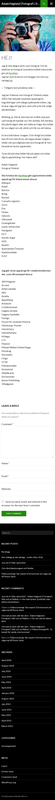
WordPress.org (9, 782)
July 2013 (6, 704)
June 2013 (6, 709)
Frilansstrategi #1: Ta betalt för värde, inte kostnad (27, 630)
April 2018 (6, 660)
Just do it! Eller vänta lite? (14, 562)
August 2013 (8, 698)
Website (6, 488)
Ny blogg (6, 551)
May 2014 (6, 682)
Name (5, 463)
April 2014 (6, 687)
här (11, 80)
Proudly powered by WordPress (15, 796)
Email (5, 476)
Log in (4, 766)
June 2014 (6, 676)
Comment (7, 424)
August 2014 (8, 665)
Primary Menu (51, 3)
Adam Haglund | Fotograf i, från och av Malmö (21, 3)
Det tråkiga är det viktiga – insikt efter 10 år (22, 557)
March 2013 (7, 726)
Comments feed (9, 777)
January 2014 (8, 693)
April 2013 (6, 720)
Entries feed (7, 771)
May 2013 (6, 715)
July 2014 (6, 671)
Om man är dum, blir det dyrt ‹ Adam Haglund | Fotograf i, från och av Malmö (23, 617)
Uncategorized (9, 746)
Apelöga (13, 73)
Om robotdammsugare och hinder (18, 568)
